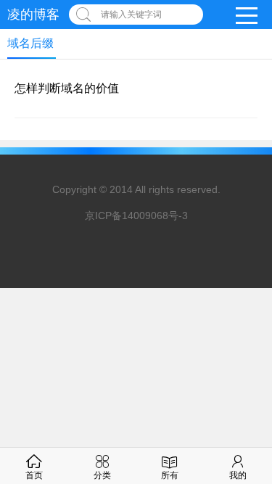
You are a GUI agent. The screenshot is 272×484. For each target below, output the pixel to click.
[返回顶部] (242, 396)
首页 (34, 475)
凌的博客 (33, 14)
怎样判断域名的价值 (67, 88)
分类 (102, 475)
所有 (169, 475)
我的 (238, 475)
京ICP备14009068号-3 (136, 215)
